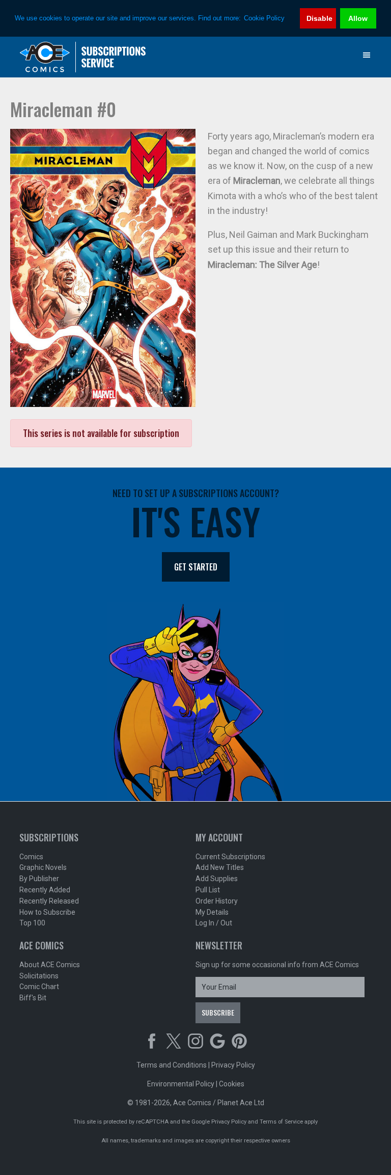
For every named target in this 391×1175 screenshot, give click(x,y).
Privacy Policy (233, 1065)
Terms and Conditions (171, 1065)
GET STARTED (195, 567)
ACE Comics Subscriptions (83, 57)
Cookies (231, 1084)
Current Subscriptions (230, 857)
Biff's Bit (32, 998)
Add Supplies (217, 879)
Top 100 (32, 923)
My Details (212, 912)
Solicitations (39, 976)
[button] (366, 55)
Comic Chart (39, 986)
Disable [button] (319, 18)
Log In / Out (214, 923)
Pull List (208, 890)
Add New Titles (220, 867)
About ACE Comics (49, 965)
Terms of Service (281, 1121)
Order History (217, 901)
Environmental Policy (180, 1084)
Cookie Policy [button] (264, 18)
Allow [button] (358, 18)
